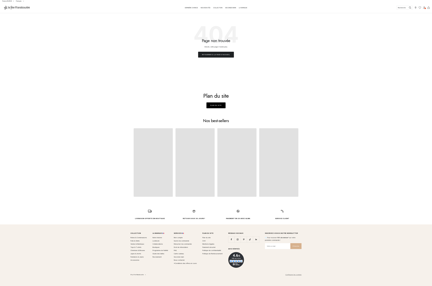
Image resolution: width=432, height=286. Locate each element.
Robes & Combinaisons (138, 237)
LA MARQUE (243, 8)
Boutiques (156, 247)
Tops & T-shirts (135, 247)
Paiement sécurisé (208, 247)
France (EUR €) (7, 1)
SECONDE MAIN (230, 8)
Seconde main (179, 257)
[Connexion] (424, 8)
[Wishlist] (420, 8)
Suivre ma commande (181, 241)
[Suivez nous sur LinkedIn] (256, 239)
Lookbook (156, 241)
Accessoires (134, 260)
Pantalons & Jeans (137, 257)
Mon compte (178, 237)
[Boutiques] (415, 8)
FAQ (175, 250)
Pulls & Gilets (135, 241)
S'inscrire (296, 246)
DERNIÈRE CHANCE (191, 8)
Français (19, 1)
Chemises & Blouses (137, 250)
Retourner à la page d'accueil (216, 54)
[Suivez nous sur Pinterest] (244, 239)
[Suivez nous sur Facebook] (231, 239)
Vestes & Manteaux (137, 244)
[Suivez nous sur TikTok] (250, 239)
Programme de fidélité (160, 250)
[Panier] (428, 8)
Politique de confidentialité (211, 250)
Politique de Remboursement (212, 254)
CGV (204, 241)
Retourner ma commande (183, 244)
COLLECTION (217, 8)
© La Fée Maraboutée (137, 274)
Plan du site (216, 105)
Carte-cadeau (179, 254)
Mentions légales (208, 244)
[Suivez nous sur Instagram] (237, 239)
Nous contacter (179, 260)
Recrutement (157, 257)
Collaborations (158, 244)
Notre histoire (157, 237)
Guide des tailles (158, 254)
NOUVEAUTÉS (205, 8)
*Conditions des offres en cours (185, 263)
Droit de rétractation (181, 247)
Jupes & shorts (135, 254)
